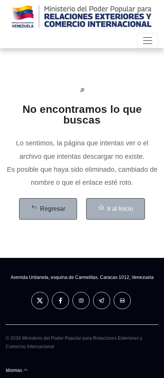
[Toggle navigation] (147, 40)
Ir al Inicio (120, 208)
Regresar (52, 208)
